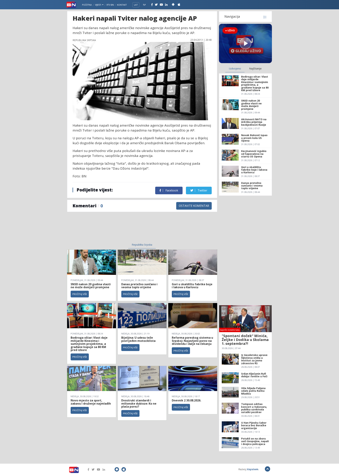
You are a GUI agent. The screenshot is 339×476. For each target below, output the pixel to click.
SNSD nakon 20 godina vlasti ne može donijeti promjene (91, 285)
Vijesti (98, 4)
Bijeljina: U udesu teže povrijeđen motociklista (138, 339)
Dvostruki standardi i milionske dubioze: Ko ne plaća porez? (138, 403)
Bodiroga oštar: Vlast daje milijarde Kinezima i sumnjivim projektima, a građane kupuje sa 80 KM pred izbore (89, 344)
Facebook (171, 190)
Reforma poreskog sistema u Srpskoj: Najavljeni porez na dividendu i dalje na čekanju (192, 341)
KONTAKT (122, 4)
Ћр (144, 4)
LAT (136, 4)
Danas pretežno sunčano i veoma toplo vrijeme (139, 285)
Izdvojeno (235, 68)
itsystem (252, 469)
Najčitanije (255, 68)
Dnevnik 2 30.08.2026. (186, 400)
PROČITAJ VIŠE (79, 294)
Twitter (202, 190)
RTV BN (110, 4)
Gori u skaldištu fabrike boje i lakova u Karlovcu (192, 285)
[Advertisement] (113, 229)
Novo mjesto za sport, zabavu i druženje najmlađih (91, 401)
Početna (87, 4)
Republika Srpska (142, 244)
